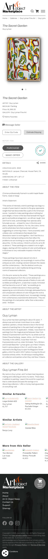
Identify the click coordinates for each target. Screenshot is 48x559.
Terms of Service (38, 545)
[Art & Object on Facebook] (4, 523)
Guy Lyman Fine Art (18, 112)
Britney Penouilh (29, 456)
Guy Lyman (13, 103)
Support (6, 505)
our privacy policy (19, 535)
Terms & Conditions (10, 551)
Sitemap (6, 508)
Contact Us (7, 502)
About (5, 496)
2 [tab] (25, 89)
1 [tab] (22, 89)
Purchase (13, 148)
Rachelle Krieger (31, 406)
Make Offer (13, 155)
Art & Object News (11, 499)
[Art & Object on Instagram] (17, 523)
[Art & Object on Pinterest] (11, 523)
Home (5, 493)
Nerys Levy (7, 430)
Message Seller (12, 125)
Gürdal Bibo (30, 428)
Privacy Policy (21, 545)
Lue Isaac (6, 456)
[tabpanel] (24, 59)
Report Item (8, 141)
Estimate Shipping (34, 132)
